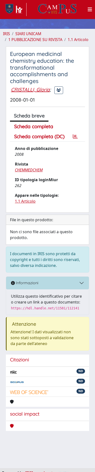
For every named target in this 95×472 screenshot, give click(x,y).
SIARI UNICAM (28, 33)
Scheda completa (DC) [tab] (39, 136)
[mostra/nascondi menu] (90, 9)
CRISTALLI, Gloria (30, 89)
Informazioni (26, 282)
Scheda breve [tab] (29, 116)
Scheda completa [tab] (33, 126)
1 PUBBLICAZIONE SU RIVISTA (35, 39)
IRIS (6, 33)
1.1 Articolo (78, 39)
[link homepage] (15, 9)
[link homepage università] (57, 9)
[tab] (75, 136)
